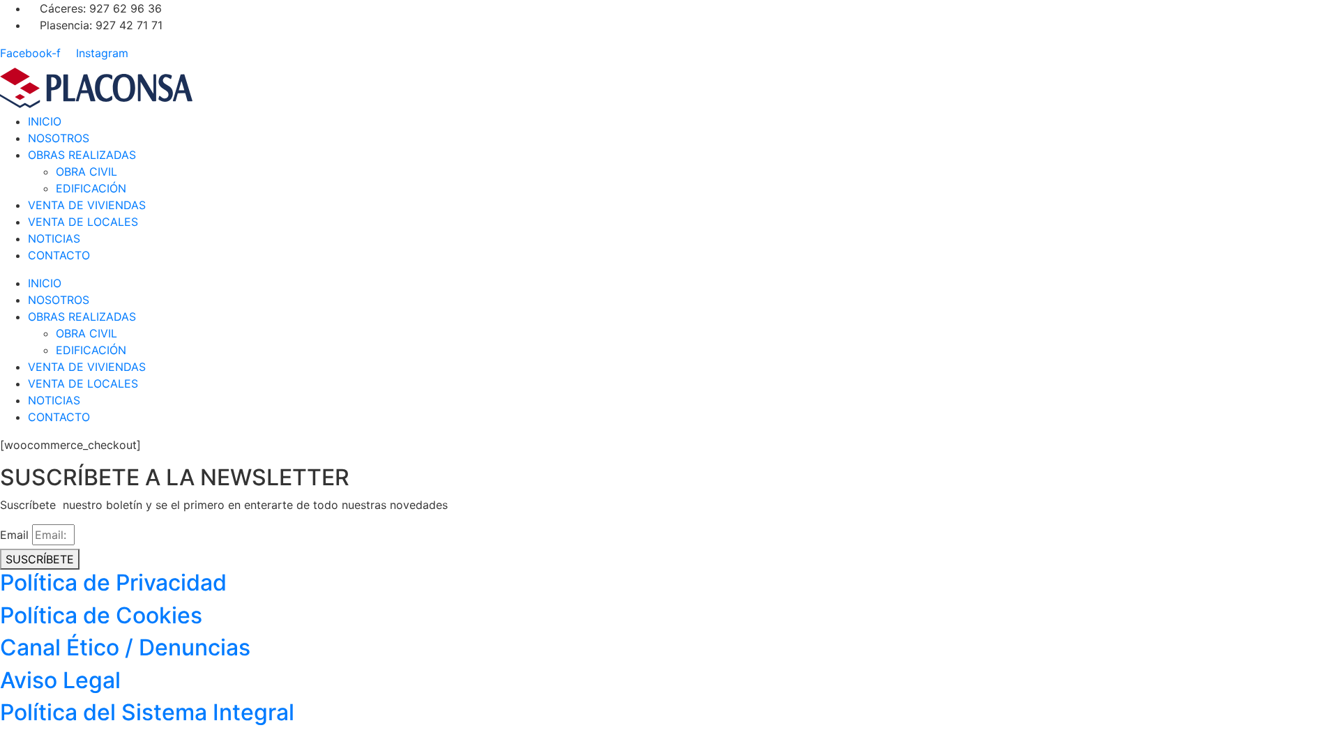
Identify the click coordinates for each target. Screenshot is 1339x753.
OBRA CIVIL (86, 171)
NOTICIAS (54, 238)
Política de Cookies (101, 615)
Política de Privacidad (113, 582)
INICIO (44, 121)
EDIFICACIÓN (91, 188)
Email (14, 535)
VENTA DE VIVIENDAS (87, 205)
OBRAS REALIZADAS (82, 155)
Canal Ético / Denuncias (125, 647)
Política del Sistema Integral (147, 712)
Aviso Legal (60, 680)
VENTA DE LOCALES (83, 222)
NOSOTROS (58, 138)
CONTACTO (59, 255)
